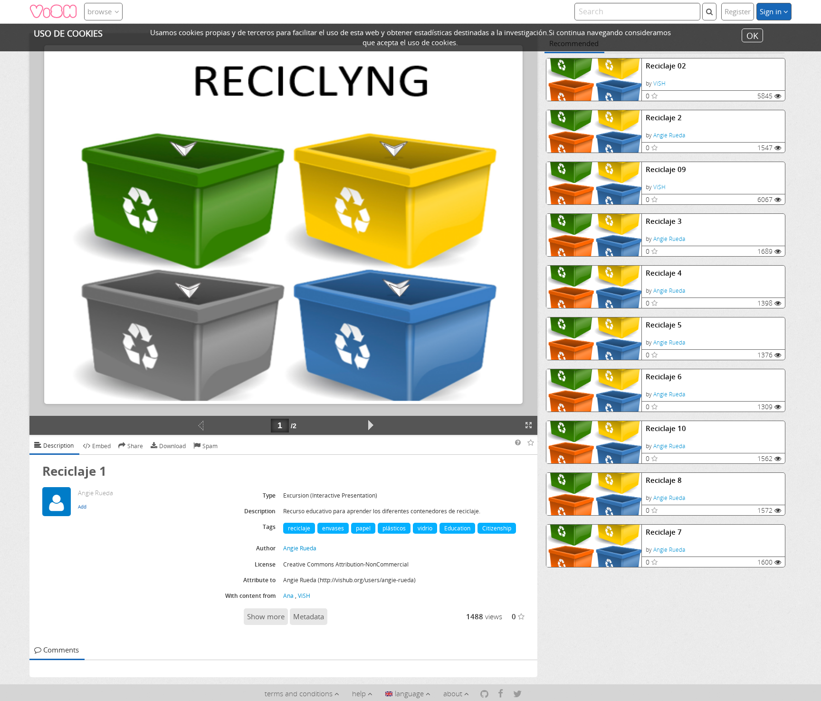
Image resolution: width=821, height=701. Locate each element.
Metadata (308, 616)
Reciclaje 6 (664, 376)
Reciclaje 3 (664, 221)
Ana (288, 596)
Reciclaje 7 (664, 532)
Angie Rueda (669, 135)
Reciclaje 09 (666, 169)
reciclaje (299, 528)
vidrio (425, 528)
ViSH (659, 83)
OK (752, 35)
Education (457, 528)
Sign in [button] (771, 11)
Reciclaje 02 (666, 65)
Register (738, 11)
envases (333, 528)
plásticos (394, 528)
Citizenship (496, 528)
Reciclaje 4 (664, 273)
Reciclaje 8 (664, 480)
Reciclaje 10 (666, 428)
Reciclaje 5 (664, 324)
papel (363, 528)
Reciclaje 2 (664, 117)
